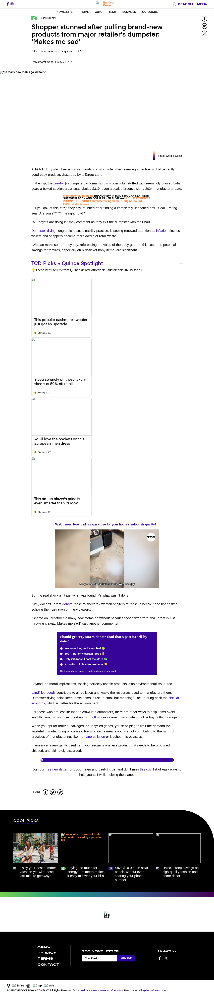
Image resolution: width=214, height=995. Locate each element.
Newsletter (65, 12)
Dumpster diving (43, 231)
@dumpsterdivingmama (78, 196)
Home (85, 12)
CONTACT (48, 964)
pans (107, 183)
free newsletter (56, 769)
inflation (162, 231)
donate (67, 604)
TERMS (45, 958)
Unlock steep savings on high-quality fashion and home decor (181, 872)
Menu (202, 4)
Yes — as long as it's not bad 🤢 (84, 648)
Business (129, 12)
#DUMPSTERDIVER (138, 198)
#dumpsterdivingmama (105, 201)
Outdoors (150, 12)
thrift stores (97, 717)
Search (185, 4)
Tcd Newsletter (100, 951)
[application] (107, 558)
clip (43, 183)
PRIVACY (46, 953)
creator (59, 183)
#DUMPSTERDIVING (76, 201)
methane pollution (92, 736)
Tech (112, 12)
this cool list (148, 769)
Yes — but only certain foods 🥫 (84, 653)
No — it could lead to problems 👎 (86, 664)
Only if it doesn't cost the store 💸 (85, 659)
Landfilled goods (43, 692)
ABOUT (45, 947)
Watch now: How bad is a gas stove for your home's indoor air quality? (105, 524)
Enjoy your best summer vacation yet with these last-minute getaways (38, 872)
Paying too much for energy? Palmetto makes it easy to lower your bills (85, 872)
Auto (98, 12)
